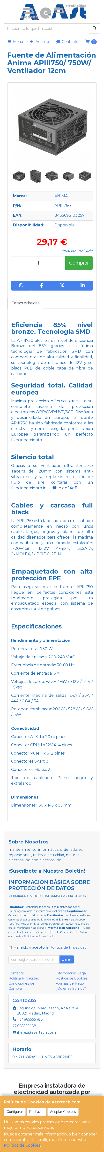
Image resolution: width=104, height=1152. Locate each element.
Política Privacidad (23, 978)
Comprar (79, 263)
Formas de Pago (70, 983)
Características (25, 303)
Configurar (15, 1112)
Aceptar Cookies (63, 1112)
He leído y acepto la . (50, 947)
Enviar (66, 959)
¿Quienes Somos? (71, 988)
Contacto (70, 41)
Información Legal (71, 973)
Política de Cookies (22, 1145)
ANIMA (61, 196)
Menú (17, 41)
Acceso (42, 41)
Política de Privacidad (38, 936)
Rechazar (36, 1112)
